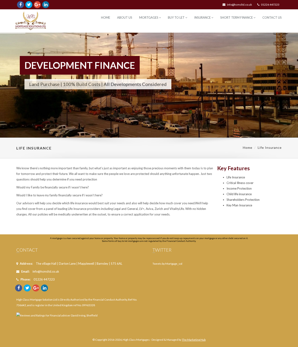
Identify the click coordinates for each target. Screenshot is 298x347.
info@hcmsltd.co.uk (239, 4)
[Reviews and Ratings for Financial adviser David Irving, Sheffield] (57, 312)
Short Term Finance (237, 17)
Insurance (202, 17)
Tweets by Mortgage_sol (167, 263)
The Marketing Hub (194, 339)
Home (105, 17)
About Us (124, 17)
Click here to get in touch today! (65, 96)
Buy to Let (176, 17)
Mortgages (149, 17)
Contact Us (272, 17)
